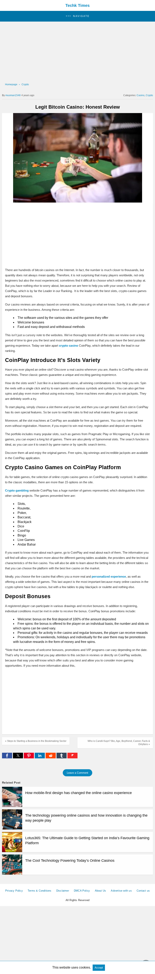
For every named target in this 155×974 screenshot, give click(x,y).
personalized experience (109, 576)
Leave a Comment (77, 772)
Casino (141, 95)
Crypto (25, 84)
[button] (77, 16)
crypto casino (68, 345)
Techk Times (77, 5)
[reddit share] (51, 757)
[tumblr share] (62, 757)
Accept (99, 967)
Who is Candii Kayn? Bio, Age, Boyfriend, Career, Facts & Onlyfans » (119, 743)
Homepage (11, 84)
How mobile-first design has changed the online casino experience (78, 793)
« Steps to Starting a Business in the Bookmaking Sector (35, 741)
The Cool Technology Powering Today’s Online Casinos (69, 861)
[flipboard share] (72, 757)
